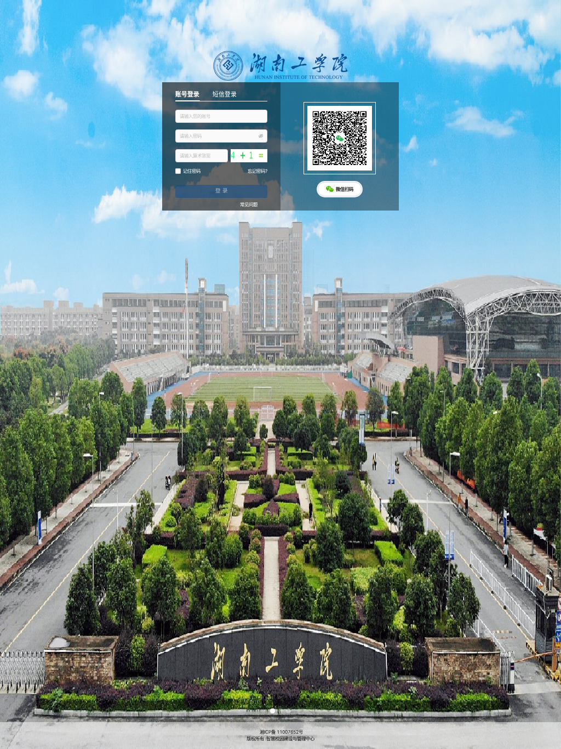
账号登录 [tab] (187, 94)
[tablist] (221, 95)
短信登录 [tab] (225, 94)
